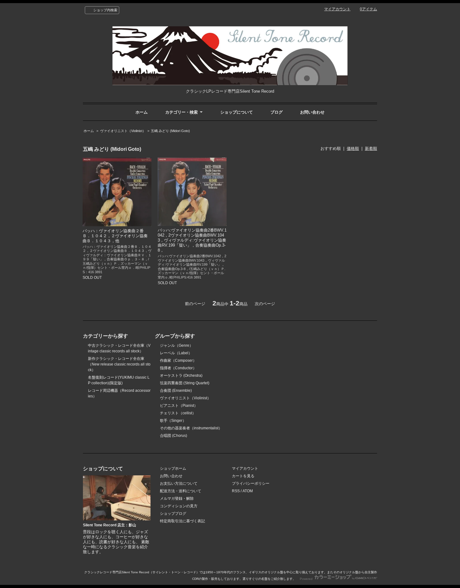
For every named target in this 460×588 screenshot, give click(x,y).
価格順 (353, 148)
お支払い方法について (178, 483)
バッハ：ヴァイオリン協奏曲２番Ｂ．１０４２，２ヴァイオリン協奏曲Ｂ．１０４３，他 (115, 235)
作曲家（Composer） (178, 360)
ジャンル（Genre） (176, 345)
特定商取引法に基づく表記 (182, 521)
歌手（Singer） (173, 420)
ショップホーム (173, 468)
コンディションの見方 (178, 506)
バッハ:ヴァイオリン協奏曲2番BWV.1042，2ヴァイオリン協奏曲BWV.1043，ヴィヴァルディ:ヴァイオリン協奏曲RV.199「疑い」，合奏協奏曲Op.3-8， (192, 240)
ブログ (276, 112)
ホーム (141, 112)
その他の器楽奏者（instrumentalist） (191, 428)
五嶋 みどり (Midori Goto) (170, 131)
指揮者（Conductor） (178, 368)
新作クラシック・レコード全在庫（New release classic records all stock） (119, 364)
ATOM (248, 491)
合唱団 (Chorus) (173, 435)
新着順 (371, 148)
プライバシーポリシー (250, 483)
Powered (307, 578)
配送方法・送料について (180, 491)
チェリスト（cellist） (178, 413)
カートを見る (243, 476)
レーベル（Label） (176, 353)
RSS (236, 491)
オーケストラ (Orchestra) (181, 375)
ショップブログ (173, 513)
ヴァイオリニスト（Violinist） (123, 131)
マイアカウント (337, 9)
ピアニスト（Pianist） (179, 405)
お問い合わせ (312, 112)
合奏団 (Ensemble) (176, 390)
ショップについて (236, 112)
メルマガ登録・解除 (177, 498)
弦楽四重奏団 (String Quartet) (184, 383)
